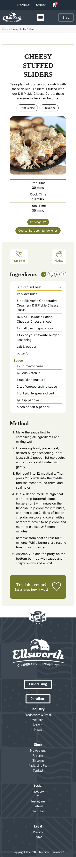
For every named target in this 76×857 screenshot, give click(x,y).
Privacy (38, 832)
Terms (38, 837)
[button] (40, 17)
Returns (38, 756)
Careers (38, 725)
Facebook (38, 791)
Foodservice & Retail (38, 715)
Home (5, 29)
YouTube (38, 811)
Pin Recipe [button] (49, 108)
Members (38, 720)
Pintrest (38, 806)
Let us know (22, 589)
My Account (23, 4)
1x (43, 274)
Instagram (38, 801)
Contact (38, 770)
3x (57, 274)
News (38, 730)
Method (59, 260)
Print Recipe (27, 108)
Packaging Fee (38, 766)
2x (50, 274)
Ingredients (19, 260)
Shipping (38, 760)
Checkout (41, 4)
